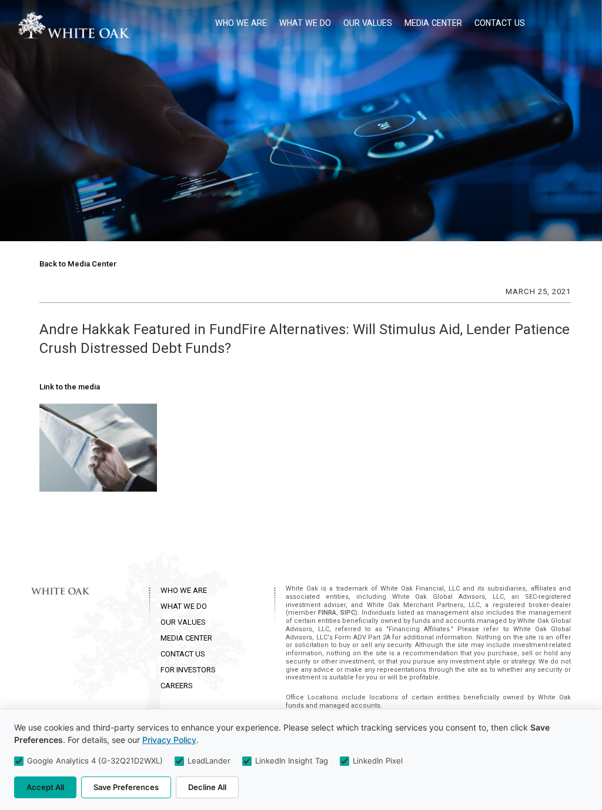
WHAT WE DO (183, 606)
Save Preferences (126, 787)
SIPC (347, 612)
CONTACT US (182, 653)
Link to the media (69, 386)
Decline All (207, 787)
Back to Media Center (77, 263)
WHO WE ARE (183, 590)
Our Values (367, 23)
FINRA (327, 612)
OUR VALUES (183, 622)
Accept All (45, 787)
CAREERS (176, 685)
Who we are (241, 23)
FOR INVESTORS (188, 669)
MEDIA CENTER (186, 638)
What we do (305, 23)
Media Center (433, 23)
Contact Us (499, 23)
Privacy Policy (169, 740)
